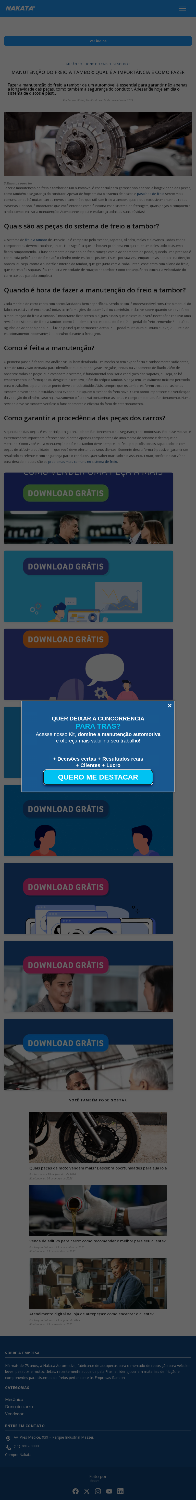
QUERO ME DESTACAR (98, 777)
